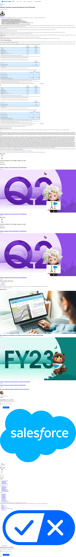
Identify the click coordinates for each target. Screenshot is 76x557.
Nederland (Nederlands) (5, 489)
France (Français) (4, 487)
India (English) (3, 494)
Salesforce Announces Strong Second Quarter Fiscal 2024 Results (13, 214)
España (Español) (4, 486)
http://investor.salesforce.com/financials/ (18, 149)
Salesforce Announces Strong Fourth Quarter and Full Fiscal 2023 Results (15, 381)
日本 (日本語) (3, 495)
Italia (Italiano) (3, 488)
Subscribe (1, 397)
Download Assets (2, 15)
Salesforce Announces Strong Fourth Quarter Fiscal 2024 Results (13, 167)
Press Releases (3, 464)
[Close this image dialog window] (0, 85)
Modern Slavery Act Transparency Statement (7, 508)
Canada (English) (4, 482)
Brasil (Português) (4, 481)
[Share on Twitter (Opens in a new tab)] (2, 157)
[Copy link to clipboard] (2, 222)
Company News (4, 282)
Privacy (2, 506)
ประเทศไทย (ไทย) (4, 500)
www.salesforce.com (4, 287)
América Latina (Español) (5, 480)
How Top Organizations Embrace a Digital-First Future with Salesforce (14, 389)
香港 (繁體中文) (4, 497)
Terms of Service (4, 505)
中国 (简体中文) (4, 496)
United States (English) (4, 483)
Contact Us (3, 507)
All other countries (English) (5, 491)
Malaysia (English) (4, 499)
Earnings (1, 5)
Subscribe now (2, 162)
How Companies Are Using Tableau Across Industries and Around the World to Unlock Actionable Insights (21, 335)
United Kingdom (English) (5, 490)
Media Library (2, 16)
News (2, 463)
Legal (2, 504)
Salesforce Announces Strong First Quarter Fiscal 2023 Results (13, 385)
